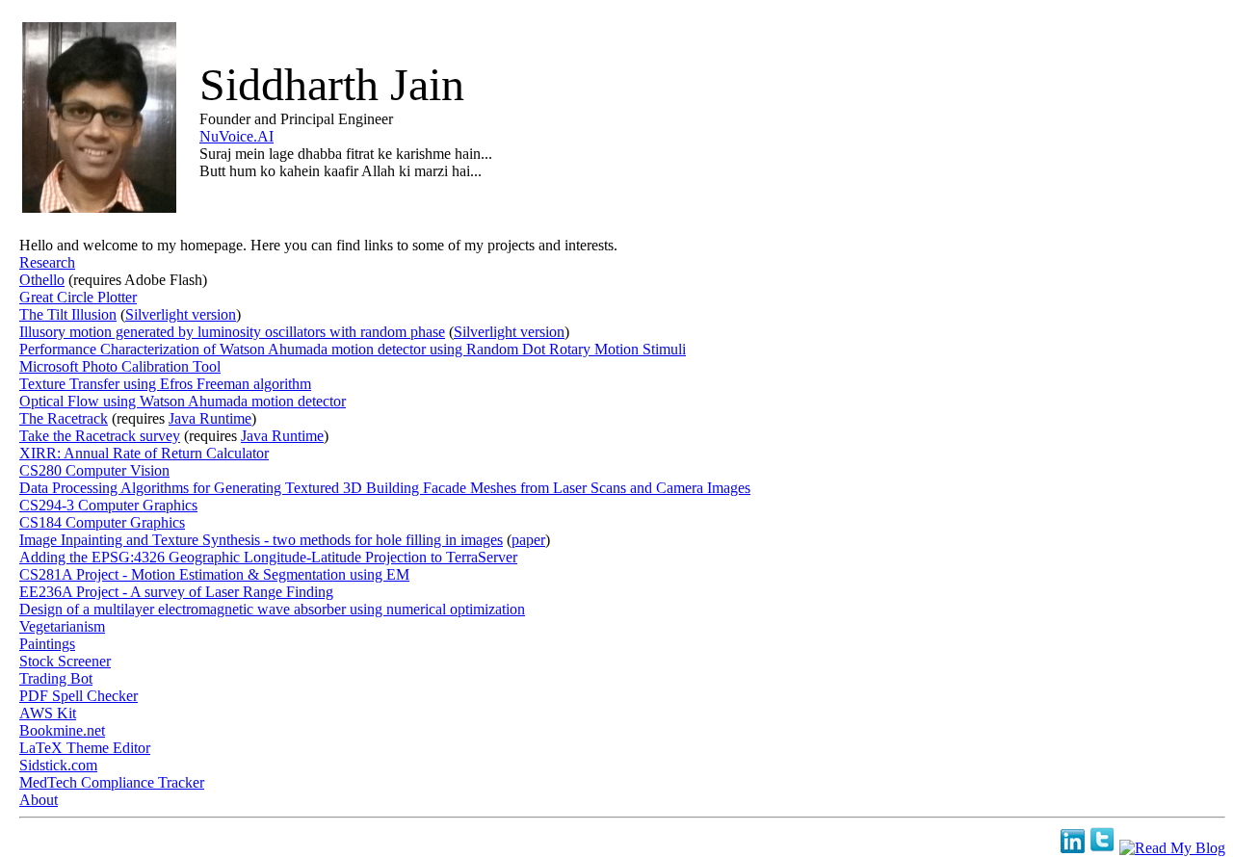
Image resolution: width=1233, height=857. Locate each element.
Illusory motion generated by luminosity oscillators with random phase (232, 332)
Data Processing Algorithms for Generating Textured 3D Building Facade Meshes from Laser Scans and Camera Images (384, 488)
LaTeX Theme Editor (84, 748)
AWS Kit (47, 713)
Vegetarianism (62, 626)
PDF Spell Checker (78, 696)
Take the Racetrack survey (99, 436)
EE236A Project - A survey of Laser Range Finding (176, 592)
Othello (42, 280)
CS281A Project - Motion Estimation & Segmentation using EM (214, 574)
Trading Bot (55, 678)
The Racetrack (63, 418)
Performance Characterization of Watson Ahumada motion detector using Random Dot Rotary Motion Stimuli (352, 349)
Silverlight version (180, 314)
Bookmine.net (62, 730)
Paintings (47, 644)
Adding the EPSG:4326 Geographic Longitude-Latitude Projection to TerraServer (268, 557)
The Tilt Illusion (68, 314)
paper (528, 540)
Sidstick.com (58, 765)
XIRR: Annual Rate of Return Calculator (144, 453)
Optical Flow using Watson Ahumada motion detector (182, 401)
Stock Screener (65, 661)
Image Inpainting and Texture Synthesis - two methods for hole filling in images (261, 540)
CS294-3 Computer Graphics (108, 505)
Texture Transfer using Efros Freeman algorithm (165, 384)
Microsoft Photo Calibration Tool (120, 366)
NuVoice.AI (236, 136)
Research (47, 262)
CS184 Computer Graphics (102, 522)
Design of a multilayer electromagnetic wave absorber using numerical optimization (272, 609)
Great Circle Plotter (78, 297)
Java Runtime (210, 418)
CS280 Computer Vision (94, 470)
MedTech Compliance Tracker (111, 782)
